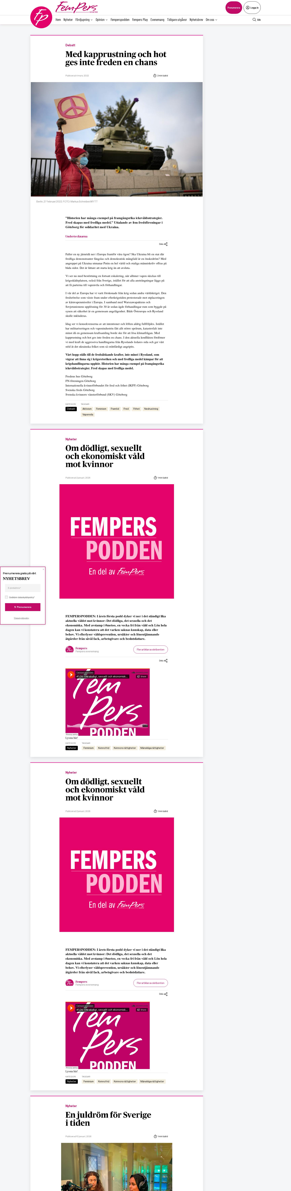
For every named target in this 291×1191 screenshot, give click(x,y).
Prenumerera (234, 7)
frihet (136, 408)
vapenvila (88, 414)
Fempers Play (140, 19)
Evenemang (157, 19)
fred (126, 408)
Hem (58, 19)
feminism (101, 408)
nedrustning (151, 408)
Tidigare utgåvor (177, 19)
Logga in (254, 7)
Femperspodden (120, 19)
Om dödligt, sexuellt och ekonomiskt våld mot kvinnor (105, 457)
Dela (161, 244)
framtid (115, 408)
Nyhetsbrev (196, 19)
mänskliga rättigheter (152, 748)
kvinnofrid (103, 748)
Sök (259, 19)
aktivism (87, 408)
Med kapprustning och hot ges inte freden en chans (116, 59)
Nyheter (68, 19)
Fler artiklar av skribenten (150, 649)
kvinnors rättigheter (125, 748)
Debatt (70, 45)
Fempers (81, 648)
